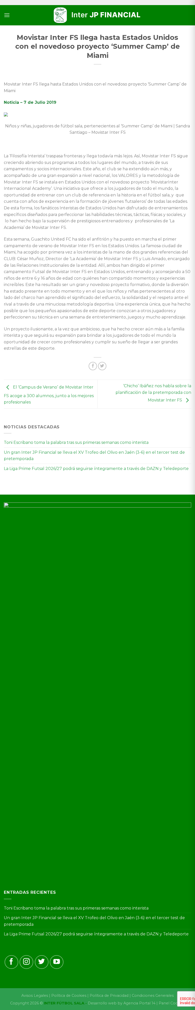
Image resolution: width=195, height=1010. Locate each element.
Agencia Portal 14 (139, 1003)
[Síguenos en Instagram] (26, 962)
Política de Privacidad (109, 995)
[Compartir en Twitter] (102, 366)
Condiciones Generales (153, 995)
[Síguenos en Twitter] (41, 962)
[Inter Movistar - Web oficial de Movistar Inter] (97, 15)
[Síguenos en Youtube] (56, 962)
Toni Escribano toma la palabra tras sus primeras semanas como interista (76, 442)
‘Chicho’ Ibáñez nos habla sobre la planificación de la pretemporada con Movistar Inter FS (153, 393)
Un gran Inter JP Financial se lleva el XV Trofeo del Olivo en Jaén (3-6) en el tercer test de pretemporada (94, 455)
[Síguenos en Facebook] (11, 962)
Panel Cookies (172, 1003)
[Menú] (7, 15)
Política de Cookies (68, 995)
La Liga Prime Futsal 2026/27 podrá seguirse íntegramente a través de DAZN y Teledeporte (96, 468)
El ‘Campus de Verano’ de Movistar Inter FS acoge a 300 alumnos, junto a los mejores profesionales (49, 395)
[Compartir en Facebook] (93, 366)
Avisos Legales (34, 995)
